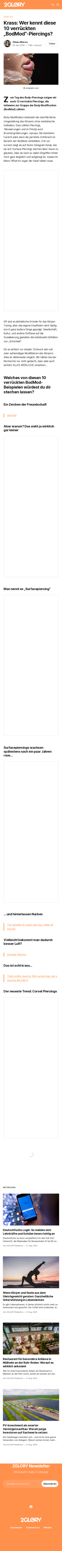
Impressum (16, 1527)
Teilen (52, 43)
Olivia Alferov (20, 42)
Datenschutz (33, 1527)
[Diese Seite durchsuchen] (53, 4)
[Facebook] (31, 1506)
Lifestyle (8, 17)
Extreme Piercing (16, 954)
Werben (48, 1527)
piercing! (11, 415)
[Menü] (58, 4)
